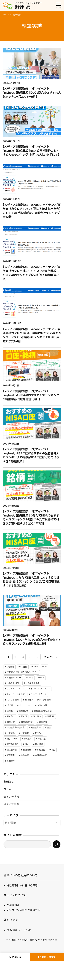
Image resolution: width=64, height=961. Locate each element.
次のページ (51, 657)
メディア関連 (11, 804)
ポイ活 (10, 705)
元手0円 (50, 716)
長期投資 (11, 761)
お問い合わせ (49, 956)
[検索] (56, 844)
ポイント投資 (45, 700)
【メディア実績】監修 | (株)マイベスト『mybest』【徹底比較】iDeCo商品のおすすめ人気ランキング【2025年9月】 (32, 92)
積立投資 (39, 744)
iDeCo (30, 677)
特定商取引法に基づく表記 (22, 885)
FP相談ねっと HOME (19, 930)
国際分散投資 (27, 722)
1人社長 (23, 666)
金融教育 (25, 755)
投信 (49, 727)
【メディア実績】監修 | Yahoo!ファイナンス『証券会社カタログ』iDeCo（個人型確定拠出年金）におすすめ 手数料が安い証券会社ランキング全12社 (32, 211)
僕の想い (37, 716)
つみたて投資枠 (32, 683)
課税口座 (41, 749)
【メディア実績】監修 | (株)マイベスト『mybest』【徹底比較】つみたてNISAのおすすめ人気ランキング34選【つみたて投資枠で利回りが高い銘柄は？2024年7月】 (31, 517)
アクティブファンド (15, 688)
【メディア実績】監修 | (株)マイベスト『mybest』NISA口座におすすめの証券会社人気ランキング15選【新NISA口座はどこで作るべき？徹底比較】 (31, 455)
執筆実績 (43, 722)
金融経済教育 (41, 755)
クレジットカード (39, 694)
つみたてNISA (13, 683)
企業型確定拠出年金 (43, 711)
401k (35, 666)
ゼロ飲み (29, 700)
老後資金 (27, 749)
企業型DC (23, 711)
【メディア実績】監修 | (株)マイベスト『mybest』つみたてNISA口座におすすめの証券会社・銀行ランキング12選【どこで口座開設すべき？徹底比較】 (31, 579)
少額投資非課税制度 (16, 727)
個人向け (11, 716)
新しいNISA (12, 738)
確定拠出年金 (13, 744)
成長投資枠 (36, 727)
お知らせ (9, 781)
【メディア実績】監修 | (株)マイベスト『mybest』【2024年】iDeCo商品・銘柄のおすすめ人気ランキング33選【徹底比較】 (32, 639)
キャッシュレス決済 (16, 694)
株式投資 (27, 738)
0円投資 (10, 666)
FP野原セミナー (14, 677)
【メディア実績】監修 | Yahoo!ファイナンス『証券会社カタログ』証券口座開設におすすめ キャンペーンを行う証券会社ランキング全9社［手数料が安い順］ (32, 335)
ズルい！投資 (13, 700)
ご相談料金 (13, 905)
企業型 (10, 711)
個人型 (24, 716)
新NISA (38, 733)
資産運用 (11, 755)
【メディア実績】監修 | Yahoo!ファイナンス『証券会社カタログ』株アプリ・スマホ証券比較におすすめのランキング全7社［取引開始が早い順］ (32, 273)
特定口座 (42, 738)
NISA (41, 677)
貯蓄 (53, 749)
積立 (27, 744)
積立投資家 (12, 749)
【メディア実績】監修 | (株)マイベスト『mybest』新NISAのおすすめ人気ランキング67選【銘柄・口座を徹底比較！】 (31, 395)
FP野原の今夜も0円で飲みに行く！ (22, 672)
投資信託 (11, 733)
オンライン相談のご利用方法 (23, 910)
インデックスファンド (40, 688)
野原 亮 (23, 6)
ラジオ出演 (42, 705)
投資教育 (25, 733)
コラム (7, 789)
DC (45, 666)
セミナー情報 (11, 796)
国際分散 (11, 722)
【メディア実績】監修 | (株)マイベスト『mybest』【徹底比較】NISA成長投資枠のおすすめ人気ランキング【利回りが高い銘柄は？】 (31, 150)
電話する (16, 956)
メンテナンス (25, 705)
